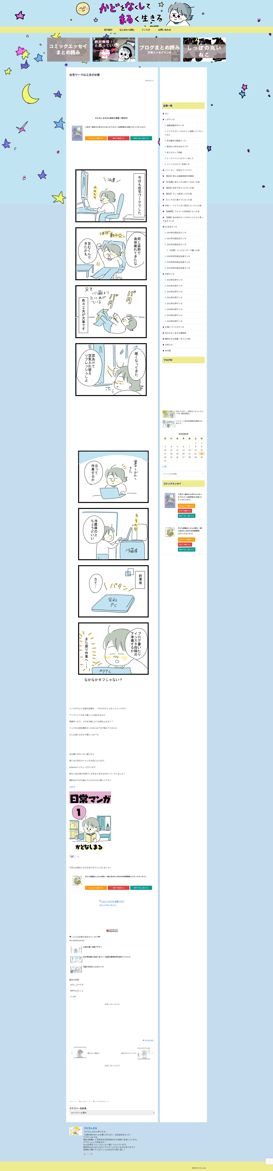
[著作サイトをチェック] (84, 1154)
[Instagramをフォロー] (91, 1154)
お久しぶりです (77, 984)
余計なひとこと (76, 990)
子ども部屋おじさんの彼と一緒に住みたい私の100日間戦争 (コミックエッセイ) (115, 876)
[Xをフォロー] (88, 1154)
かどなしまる (90, 1127)
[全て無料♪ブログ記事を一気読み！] (159, 50)
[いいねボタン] (72, 856)
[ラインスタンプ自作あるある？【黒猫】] (204, 50)
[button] (202, 474)
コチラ (72, 786)
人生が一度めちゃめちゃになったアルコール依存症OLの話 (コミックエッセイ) (115, 127)
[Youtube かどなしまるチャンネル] (113, 50)
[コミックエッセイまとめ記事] (68, 50)
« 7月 (164, 466)
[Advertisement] (112, 98)
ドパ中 (73, 996)
